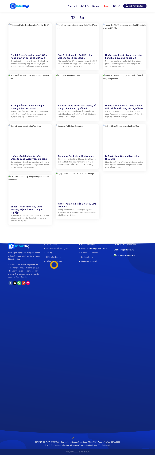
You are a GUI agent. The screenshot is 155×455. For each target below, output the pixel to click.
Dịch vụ (96, 6)
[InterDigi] (19, 6)
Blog (106, 6)
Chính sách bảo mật (54, 257)
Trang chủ (72, 6)
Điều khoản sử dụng (54, 261)
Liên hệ (116, 6)
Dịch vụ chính (51, 244)
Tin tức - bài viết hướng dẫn (57, 248)
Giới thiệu (84, 6)
